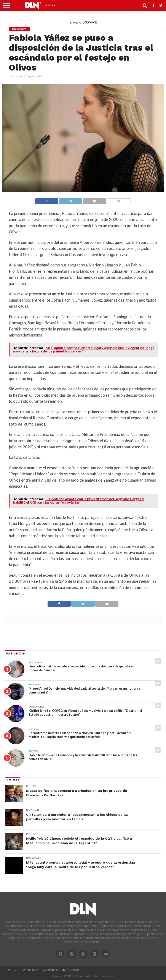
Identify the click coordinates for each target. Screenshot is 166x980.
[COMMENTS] (119, 200)
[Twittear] (70, 200)
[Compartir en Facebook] (46, 200)
